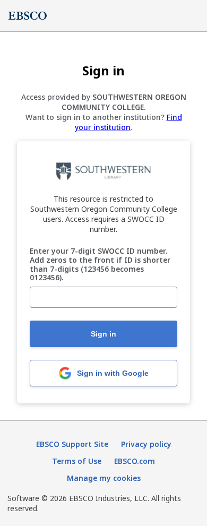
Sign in (103, 334)
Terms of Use (76, 461)
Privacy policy (146, 444)
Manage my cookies (104, 478)
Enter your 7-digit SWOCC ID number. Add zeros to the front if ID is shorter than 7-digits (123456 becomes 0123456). (100, 264)
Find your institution (128, 122)
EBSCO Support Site (72, 444)
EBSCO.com (134, 461)
